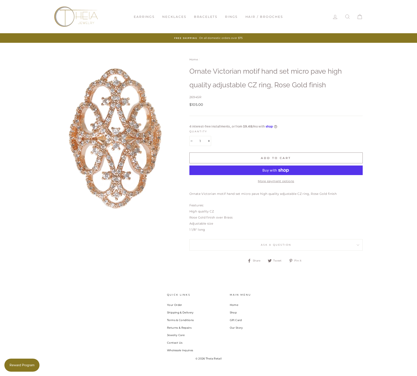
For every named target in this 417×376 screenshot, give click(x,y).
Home (193, 59)
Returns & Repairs (179, 327)
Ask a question (276, 244)
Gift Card (236, 320)
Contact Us (175, 342)
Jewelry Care (176, 335)
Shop (233, 312)
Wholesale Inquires (180, 350)
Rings (231, 17)
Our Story (236, 327)
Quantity (198, 131)
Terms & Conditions (180, 320)
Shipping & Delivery (180, 312)
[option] (208, 38)
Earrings (144, 17)
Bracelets (206, 17)
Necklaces (174, 17)
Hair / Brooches (264, 17)
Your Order (174, 304)
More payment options (276, 181)
